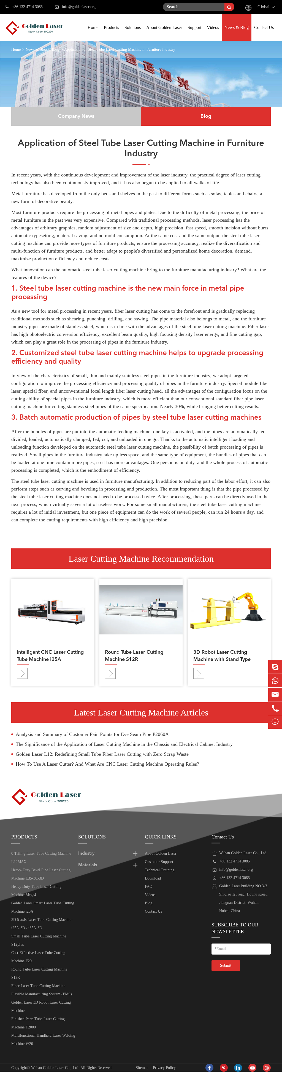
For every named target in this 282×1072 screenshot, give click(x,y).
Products (111, 27)
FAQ (148, 887)
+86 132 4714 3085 (27, 7)
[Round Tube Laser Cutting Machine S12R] (140, 609)
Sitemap (142, 1068)
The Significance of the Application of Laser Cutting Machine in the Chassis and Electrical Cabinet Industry (124, 744)
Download (153, 878)
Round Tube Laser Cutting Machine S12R (134, 656)
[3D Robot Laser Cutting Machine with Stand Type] (229, 609)
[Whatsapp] (275, 680)
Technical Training (159, 870)
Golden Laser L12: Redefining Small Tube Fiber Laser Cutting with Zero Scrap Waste (102, 754)
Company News (76, 116)
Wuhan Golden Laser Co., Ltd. (55, 1068)
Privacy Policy (164, 1068)
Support (194, 27)
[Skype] (275, 667)
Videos (213, 27)
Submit (225, 965)
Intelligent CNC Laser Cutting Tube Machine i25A (50, 656)
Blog (55, 49)
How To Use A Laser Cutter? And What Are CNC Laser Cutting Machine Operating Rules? (107, 764)
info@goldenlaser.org (79, 7)
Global (263, 6)
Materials (87, 865)
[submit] (229, 7)
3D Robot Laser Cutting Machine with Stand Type (222, 656)
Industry (86, 853)
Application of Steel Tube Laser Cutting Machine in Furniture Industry (119, 49)
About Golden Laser (164, 27)
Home (93, 27)
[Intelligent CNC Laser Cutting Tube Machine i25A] (52, 609)
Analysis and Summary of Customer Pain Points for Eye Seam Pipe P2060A (92, 734)
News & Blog (236, 27)
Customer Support (159, 862)
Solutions (132, 27)
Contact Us (264, 27)
